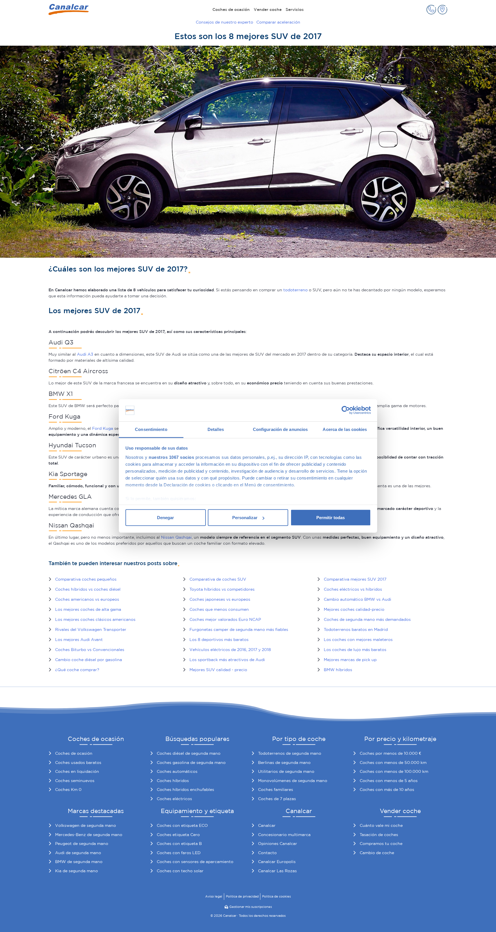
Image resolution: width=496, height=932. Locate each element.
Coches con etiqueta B (179, 843)
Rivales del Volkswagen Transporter (90, 629)
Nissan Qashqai (176, 537)
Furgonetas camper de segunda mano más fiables (238, 629)
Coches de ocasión (231, 9)
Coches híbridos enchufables (185, 789)
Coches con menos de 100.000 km (394, 771)
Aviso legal (213, 896)
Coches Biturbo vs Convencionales (89, 649)
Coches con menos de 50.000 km (393, 762)
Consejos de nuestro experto (224, 22)
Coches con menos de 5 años (389, 780)
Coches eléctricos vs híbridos (353, 589)
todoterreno (295, 290)
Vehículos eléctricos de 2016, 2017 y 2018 (230, 649)
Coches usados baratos (78, 762)
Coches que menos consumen (219, 609)
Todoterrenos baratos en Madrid (356, 629)
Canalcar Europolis (277, 861)
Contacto (267, 852)
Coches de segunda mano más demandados (367, 619)
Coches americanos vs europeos (87, 599)
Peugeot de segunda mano (81, 843)
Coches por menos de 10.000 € (390, 753)
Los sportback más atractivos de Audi (227, 659)
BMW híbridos (338, 669)
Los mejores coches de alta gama (88, 609)
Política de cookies (276, 896)
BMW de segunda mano (78, 861)
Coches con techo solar (180, 871)
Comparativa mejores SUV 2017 (355, 579)
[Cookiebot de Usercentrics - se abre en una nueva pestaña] (346, 410)
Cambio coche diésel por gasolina (88, 659)
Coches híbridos (173, 780)
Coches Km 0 (68, 789)
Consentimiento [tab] (151, 429)
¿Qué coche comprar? (77, 669)
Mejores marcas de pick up (350, 659)
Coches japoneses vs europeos (219, 599)
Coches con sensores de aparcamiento (195, 861)
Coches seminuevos (74, 780)
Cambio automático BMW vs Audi (357, 599)
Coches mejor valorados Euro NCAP (225, 619)
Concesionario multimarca (284, 834)
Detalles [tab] (216, 429)
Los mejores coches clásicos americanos (95, 619)
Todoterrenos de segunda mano (289, 753)
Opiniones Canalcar (277, 843)
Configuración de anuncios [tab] (280, 429)
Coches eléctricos (174, 798)
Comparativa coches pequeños (86, 579)
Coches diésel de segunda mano (188, 753)
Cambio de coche (377, 852)
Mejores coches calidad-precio (354, 609)
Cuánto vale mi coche (381, 825)
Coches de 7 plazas (277, 798)
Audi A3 (85, 354)
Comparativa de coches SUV (217, 579)
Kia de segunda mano (76, 871)
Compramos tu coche (381, 843)
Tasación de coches (379, 834)
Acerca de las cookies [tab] (345, 429)
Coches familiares (275, 789)
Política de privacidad (242, 896)
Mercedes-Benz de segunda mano (88, 834)
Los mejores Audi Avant (79, 639)
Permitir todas (330, 517)
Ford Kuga (102, 428)
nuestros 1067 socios (171, 457)
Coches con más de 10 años (387, 789)
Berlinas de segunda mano (284, 762)
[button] (431, 10)
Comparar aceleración (278, 22)
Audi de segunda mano (78, 852)
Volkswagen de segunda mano (85, 825)
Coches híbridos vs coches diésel (88, 589)
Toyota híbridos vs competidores (222, 589)
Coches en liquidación (77, 771)
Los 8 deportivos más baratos (219, 639)
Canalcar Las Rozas (277, 871)
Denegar (165, 517)
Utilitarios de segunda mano (286, 771)
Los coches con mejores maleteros (358, 639)
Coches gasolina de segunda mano (191, 762)
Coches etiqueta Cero (178, 834)
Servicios (295, 9)
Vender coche (268, 9)
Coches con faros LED (179, 852)
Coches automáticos (177, 771)
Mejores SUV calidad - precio (218, 669)
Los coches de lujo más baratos (355, 649)
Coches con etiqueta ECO (182, 825)
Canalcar (267, 825)
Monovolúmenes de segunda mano (292, 780)
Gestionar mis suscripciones (250, 906)
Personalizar (244, 517)
